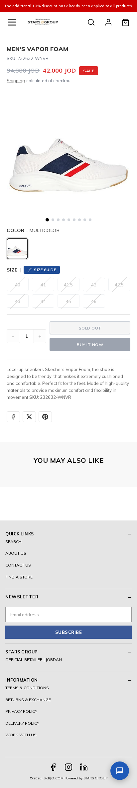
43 (17, 301)
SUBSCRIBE (68, 632)
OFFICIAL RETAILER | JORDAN (33, 659)
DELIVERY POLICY (22, 723)
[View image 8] (84, 219)
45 (68, 301)
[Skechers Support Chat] (119, 770)
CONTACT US (18, 565)
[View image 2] (53, 219)
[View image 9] (90, 219)
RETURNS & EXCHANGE (28, 699)
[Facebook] (53, 767)
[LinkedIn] (84, 767)
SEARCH (13, 541)
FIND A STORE (19, 577)
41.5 (68, 284)
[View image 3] (58, 219)
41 (43, 284)
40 (17, 284)
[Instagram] (68, 767)
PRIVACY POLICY (21, 711)
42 (93, 284)
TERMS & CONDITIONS (27, 687)
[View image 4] (63, 219)
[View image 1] (47, 219)
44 (43, 301)
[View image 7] (79, 219)
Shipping (16, 81)
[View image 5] (69, 219)
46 (93, 301)
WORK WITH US (21, 734)
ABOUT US (15, 553)
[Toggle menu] (12, 22)
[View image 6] (74, 219)
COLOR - (33, 230)
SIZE (12, 270)
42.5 (119, 284)
